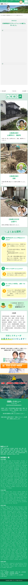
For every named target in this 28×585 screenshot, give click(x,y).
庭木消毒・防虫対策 (14, 573)
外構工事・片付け (4, 574)
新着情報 (7, 572)
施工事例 (12, 572)
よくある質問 (20, 574)
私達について (13, 574)
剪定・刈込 (18, 572)
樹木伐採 (24, 572)
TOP (2, 572)
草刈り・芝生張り (4, 573)
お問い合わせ (4, 576)
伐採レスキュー (12, 580)
